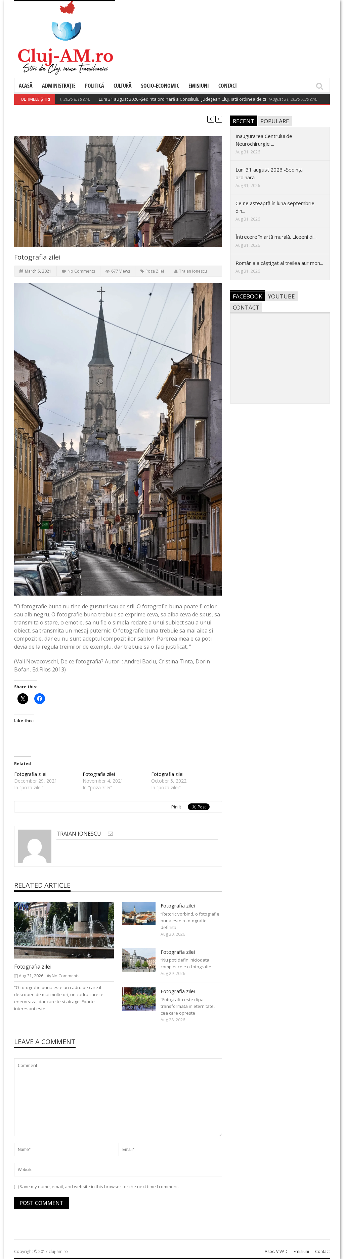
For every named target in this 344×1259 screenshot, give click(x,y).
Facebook (247, 296)
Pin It (176, 807)
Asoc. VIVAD (276, 1251)
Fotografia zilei (30, 774)
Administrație (59, 85)
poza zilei (154, 271)
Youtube (281, 296)
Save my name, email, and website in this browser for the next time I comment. (99, 1186)
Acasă (26, 85)
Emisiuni (198, 85)
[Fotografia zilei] (70, 930)
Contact (227, 85)
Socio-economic (160, 85)
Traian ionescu (193, 271)
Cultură (123, 85)
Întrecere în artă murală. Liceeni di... (275, 236)
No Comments (81, 271)
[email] (110, 833)
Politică (94, 85)
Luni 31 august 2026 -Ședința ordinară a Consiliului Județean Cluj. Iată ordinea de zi (159, 99)
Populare (274, 121)
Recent (243, 121)
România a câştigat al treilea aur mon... (279, 263)
